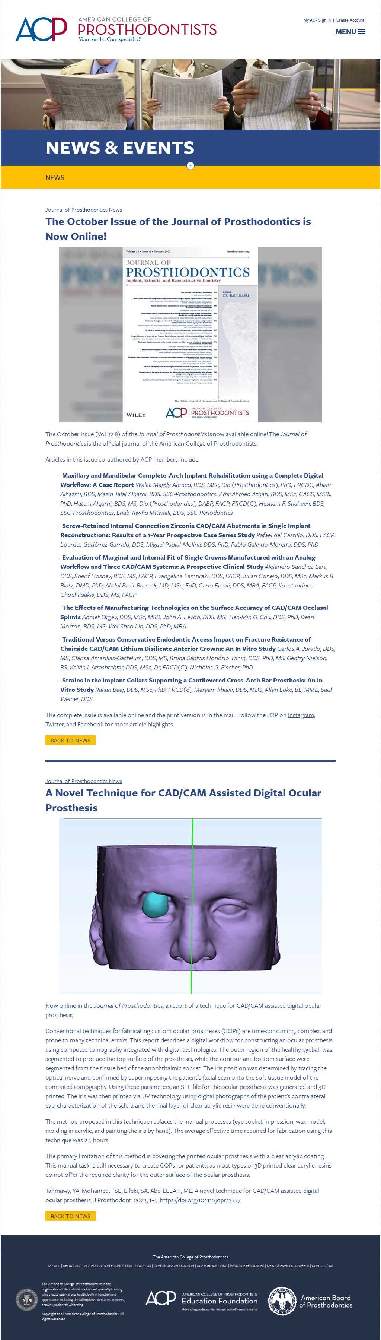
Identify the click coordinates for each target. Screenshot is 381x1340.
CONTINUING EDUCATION (174, 1265)
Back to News (70, 740)
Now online (60, 1005)
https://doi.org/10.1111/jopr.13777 (200, 1199)
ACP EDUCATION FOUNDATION (108, 1265)
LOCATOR (143, 1265)
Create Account (350, 20)
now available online (239, 433)
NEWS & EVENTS (280, 1265)
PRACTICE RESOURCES (247, 1265)
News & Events (120, 146)
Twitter (54, 724)
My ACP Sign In (317, 20)
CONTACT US (322, 1265)
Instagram (301, 714)
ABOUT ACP (72, 1265)
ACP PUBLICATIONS (212, 1265)
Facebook (90, 724)
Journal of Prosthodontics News (83, 209)
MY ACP (54, 1265)
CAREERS (302, 1265)
